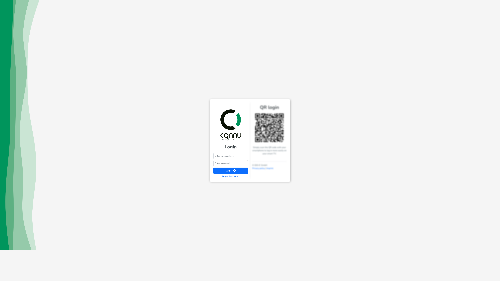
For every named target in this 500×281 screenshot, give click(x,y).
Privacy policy (258, 168)
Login (229, 170)
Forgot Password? (230, 176)
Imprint (270, 168)
